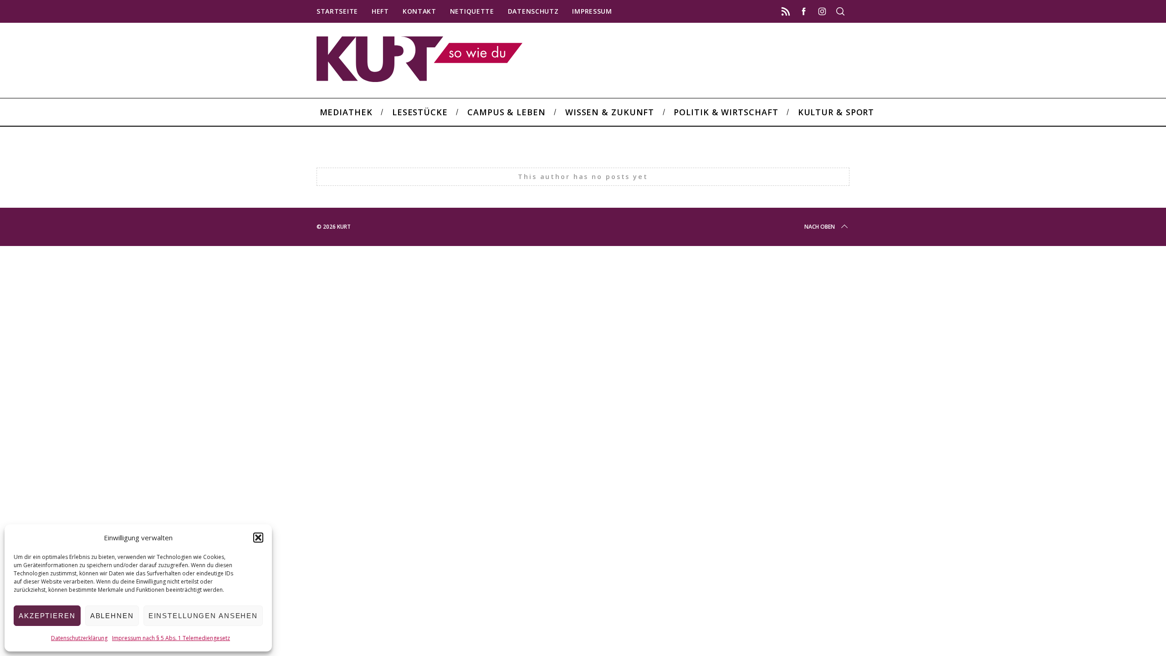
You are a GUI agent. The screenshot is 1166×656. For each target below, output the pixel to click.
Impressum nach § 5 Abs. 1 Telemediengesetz (171, 638)
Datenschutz (533, 11)
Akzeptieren (47, 616)
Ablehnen (112, 616)
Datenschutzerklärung (79, 638)
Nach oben (819, 227)
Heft (380, 11)
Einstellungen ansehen (203, 616)
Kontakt (419, 11)
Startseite (337, 11)
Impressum (592, 11)
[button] (258, 537)
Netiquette (472, 11)
